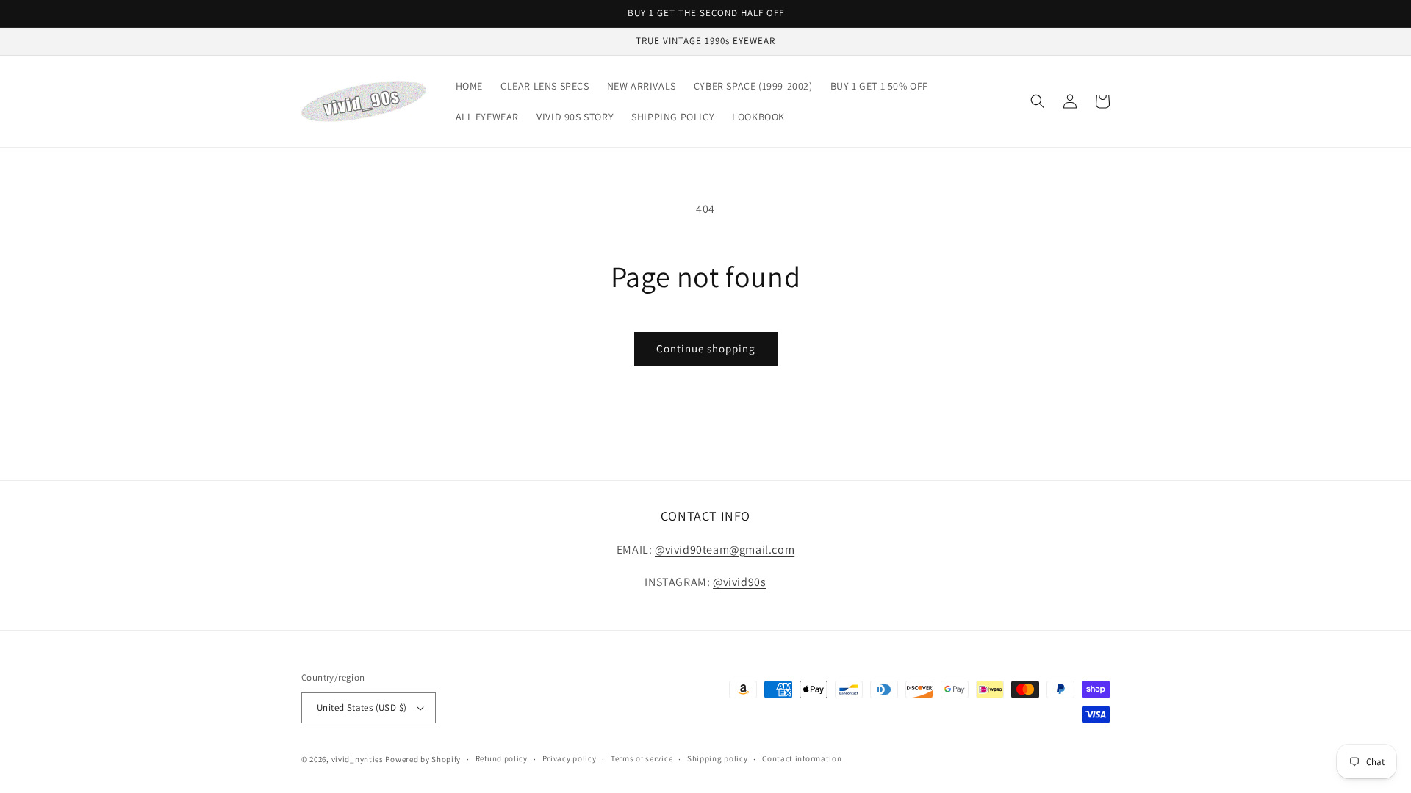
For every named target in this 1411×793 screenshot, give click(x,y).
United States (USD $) (361, 707)
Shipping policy (717, 758)
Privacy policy (569, 758)
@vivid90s (739, 582)
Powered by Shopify (423, 759)
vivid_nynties (357, 759)
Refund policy (501, 758)
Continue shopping (705, 348)
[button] (1038, 101)
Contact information (801, 758)
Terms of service (641, 758)
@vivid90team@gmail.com (724, 549)
